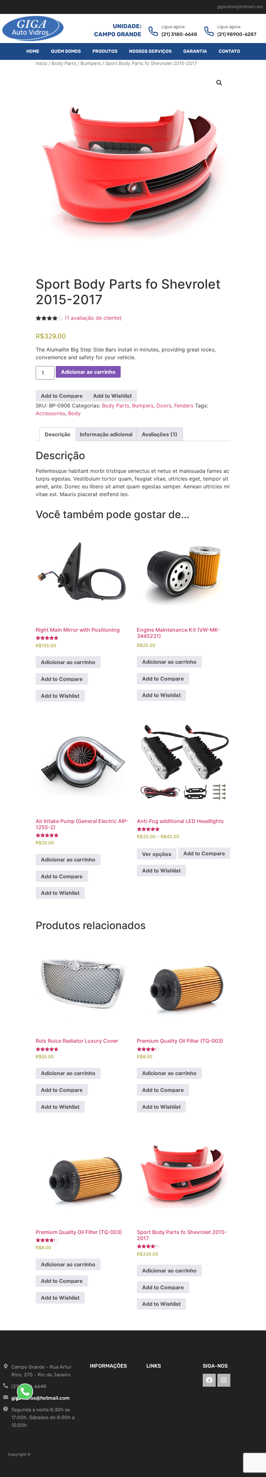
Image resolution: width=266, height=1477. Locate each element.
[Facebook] (209, 1380)
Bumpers (90, 63)
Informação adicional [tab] (106, 434)
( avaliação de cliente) (93, 318)
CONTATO (229, 51)
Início (41, 63)
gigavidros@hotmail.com (240, 6)
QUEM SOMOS (66, 51)
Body (74, 413)
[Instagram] (223, 1380)
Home (32, 51)
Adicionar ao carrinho (88, 372)
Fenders (183, 405)
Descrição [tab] (57, 434)
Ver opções (156, 854)
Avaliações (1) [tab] (159, 434)
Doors (163, 405)
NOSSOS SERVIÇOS (150, 51)
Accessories (50, 413)
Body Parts (64, 63)
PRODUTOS (104, 51)
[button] (219, 83)
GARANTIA (195, 51)
